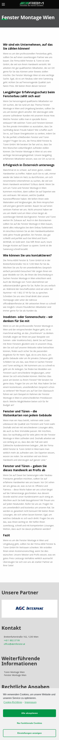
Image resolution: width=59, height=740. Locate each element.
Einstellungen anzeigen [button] (29, 733)
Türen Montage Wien (14, 672)
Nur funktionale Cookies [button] (29, 723)
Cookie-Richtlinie (12, 702)
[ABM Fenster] (32, 3)
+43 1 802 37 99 (12, 640)
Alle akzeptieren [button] (29, 713)
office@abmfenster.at (14, 644)
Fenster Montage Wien (15, 675)
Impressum (30, 702)
